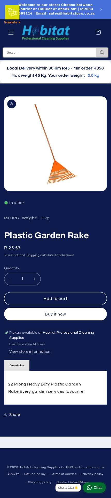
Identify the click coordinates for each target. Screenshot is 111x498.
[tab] (16, 365)
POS (69, 467)
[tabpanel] (55, 388)
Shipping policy (40, 482)
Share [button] (14, 415)
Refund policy (35, 474)
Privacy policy (93, 474)
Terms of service (64, 474)
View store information (29, 352)
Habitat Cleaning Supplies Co (43, 467)
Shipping (33, 255)
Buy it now (55, 314)
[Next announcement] (101, 9)
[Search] (102, 52)
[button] (11, 32)
